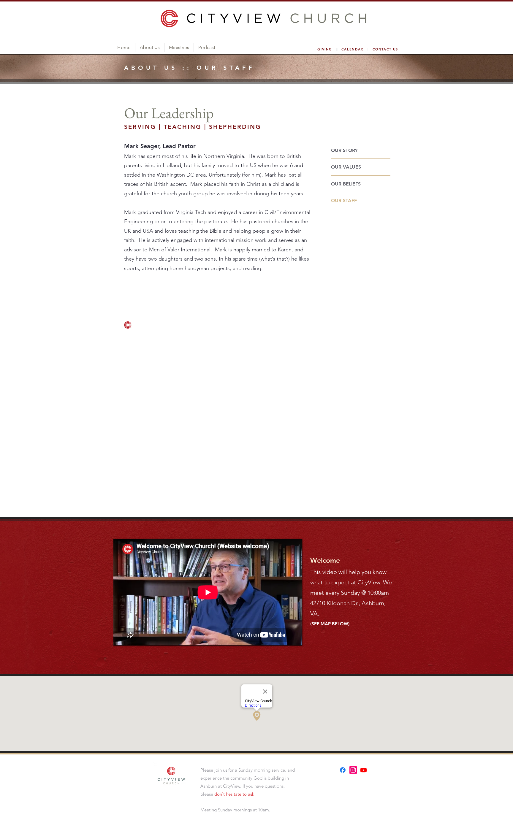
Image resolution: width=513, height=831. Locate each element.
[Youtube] (363, 770)
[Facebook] (342, 770)
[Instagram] (353, 770)
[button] (149, 47)
